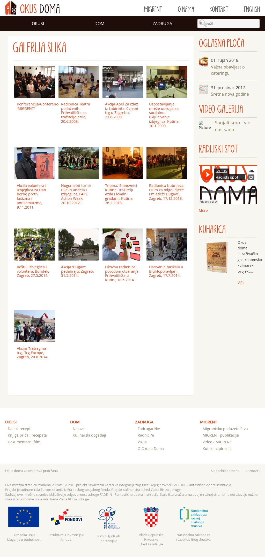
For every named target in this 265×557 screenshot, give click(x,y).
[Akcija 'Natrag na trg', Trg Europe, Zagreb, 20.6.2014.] (34, 326)
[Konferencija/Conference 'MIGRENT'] (34, 82)
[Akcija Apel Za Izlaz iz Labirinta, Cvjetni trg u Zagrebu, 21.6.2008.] (122, 82)
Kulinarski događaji (89, 435)
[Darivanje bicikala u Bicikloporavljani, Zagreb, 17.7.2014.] (166, 244)
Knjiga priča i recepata (27, 435)
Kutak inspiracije (217, 448)
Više (241, 282)
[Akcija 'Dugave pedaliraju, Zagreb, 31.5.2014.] (78, 244)
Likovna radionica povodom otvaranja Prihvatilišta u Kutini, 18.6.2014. (121, 273)
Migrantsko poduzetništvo (225, 428)
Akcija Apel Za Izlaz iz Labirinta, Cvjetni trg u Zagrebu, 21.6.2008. (121, 110)
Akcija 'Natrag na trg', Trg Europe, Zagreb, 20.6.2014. (32, 353)
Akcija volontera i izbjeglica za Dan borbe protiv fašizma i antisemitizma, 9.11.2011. (31, 196)
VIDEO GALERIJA (221, 109)
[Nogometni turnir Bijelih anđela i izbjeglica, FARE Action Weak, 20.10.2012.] (78, 163)
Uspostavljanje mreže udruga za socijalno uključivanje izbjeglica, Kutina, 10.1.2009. (164, 115)
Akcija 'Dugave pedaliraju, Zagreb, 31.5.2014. (77, 271)
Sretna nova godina (230, 94)
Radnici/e (146, 435)
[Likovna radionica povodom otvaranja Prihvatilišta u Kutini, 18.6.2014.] (122, 244)
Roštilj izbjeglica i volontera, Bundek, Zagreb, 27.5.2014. (33, 271)
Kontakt (219, 9)
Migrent (153, 9)
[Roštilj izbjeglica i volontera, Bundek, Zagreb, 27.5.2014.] (34, 244)
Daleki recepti (20, 428)
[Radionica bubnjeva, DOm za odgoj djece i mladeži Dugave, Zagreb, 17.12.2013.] (166, 163)
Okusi (38, 23)
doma (32, 8)
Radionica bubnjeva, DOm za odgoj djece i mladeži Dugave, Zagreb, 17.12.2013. (166, 192)
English (252, 9)
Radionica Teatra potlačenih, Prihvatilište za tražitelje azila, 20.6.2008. (75, 113)
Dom (99, 23)
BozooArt (252, 470)
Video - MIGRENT (217, 441)
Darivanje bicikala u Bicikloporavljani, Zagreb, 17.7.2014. (166, 271)
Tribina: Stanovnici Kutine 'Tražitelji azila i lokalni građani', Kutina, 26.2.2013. (121, 194)
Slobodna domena (225, 470)
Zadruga (162, 23)
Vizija (142, 441)
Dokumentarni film (24, 441)
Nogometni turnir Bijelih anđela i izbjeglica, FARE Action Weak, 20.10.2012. (76, 194)
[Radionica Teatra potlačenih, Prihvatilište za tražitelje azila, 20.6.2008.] (78, 82)
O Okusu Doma (151, 448)
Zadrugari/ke (149, 428)
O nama (186, 9)
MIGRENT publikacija (221, 435)
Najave (79, 428)
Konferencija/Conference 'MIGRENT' (36, 106)
